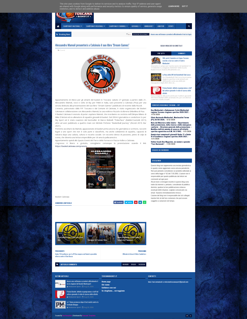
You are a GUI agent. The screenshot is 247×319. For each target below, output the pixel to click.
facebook (142, 264)
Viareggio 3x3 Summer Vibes (97, 240)
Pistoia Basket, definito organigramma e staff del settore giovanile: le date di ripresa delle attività (177, 91)
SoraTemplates (67, 315)
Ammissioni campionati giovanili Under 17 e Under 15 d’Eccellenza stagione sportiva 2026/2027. (171, 135)
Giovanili (135, 26)
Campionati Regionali (94, 26)
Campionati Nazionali (71, 26)
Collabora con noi (109, 287)
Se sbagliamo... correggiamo (113, 290)
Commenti (181, 53)
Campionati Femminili (117, 26)
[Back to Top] (190, 315)
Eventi (170, 26)
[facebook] (187, 315)
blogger (126, 264)
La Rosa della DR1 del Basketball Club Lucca (176, 74)
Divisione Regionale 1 (123, 34)
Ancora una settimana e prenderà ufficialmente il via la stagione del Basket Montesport (163, 34)
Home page (106, 281)
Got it (185, 6)
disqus (133, 264)
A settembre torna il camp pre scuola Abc (70, 238)
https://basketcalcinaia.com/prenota (71, 146)
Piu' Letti (161, 53)
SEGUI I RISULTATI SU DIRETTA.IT (171, 45)
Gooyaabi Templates (88, 315)
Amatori (161, 26)
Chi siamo (105, 284)
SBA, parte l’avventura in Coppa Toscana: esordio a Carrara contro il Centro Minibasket (175, 61)
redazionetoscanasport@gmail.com (176, 281)
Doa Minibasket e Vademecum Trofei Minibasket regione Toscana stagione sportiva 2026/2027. (170, 111)
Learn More (173, 6)
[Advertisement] (102, 214)
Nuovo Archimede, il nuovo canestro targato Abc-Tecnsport (129, 238)
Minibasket (148, 26)
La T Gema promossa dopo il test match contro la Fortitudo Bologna (82, 303)
